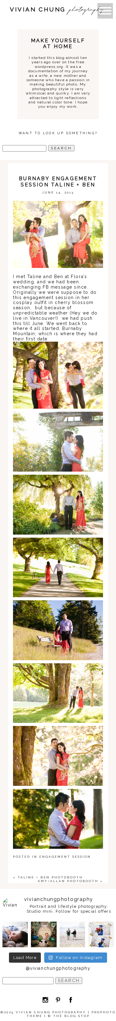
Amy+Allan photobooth (68, 881)
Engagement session (65, 856)
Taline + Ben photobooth (50, 877)
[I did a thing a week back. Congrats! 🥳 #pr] (72, 934)
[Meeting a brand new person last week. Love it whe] (15, 934)
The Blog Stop (71, 1016)
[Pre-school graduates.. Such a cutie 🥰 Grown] (101, 934)
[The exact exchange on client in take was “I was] (44, 934)
